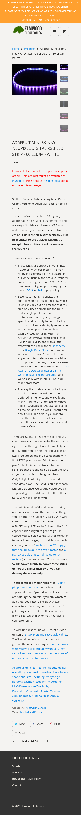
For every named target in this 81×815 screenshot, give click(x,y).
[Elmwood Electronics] (27, 32)
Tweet (22, 723)
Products (29, 48)
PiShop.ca (18, 180)
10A (40, 290)
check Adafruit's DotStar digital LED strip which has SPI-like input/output (43, 370)
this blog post (51, 180)
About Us (17, 772)
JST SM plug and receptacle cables (45, 634)
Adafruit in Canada (36, 707)
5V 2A (30, 290)
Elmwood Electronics (32, 806)
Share (40, 723)
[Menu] (54, 31)
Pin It (57, 723)
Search (16, 766)
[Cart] (64, 31)
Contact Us (18, 785)
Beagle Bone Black (36, 350)
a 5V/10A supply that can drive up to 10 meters (39, 554)
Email (22, 733)
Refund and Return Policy (26, 778)
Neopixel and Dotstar (31, 712)
